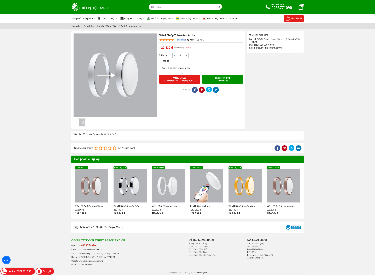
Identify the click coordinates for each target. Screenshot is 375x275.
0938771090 (281, 8)
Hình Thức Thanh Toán (198, 246)
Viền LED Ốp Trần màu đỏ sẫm (89, 206)
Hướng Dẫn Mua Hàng (198, 244)
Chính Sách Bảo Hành (198, 252)
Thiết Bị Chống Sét (255, 258)
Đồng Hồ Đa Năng (255, 249)
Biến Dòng (251, 252)
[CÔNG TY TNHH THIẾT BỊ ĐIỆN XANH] (89, 7)
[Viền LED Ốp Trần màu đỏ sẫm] (91, 184)
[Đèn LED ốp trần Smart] (206, 184)
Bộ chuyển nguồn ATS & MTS (260, 255)
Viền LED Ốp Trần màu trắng (165, 206)
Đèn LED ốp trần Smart (200, 206)
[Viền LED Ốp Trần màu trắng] (168, 184)
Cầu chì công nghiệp (255, 244)
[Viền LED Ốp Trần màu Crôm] (130, 184)
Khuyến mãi (296, 18)
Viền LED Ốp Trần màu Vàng (242, 206)
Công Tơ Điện (253, 246)
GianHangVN (201, 272)
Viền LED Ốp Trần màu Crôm (127, 206)
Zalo (6, 260)
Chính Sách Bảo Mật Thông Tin (202, 255)
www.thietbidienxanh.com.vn (91, 261)
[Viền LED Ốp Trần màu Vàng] (245, 184)
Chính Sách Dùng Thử (198, 249)
